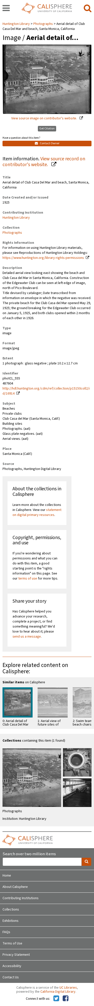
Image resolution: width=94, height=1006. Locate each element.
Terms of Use (12, 943)
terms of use (27, 578)
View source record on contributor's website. (44, 161)
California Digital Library (57, 991)
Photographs (43, 23)
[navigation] (6, 9)
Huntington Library (17, 23)
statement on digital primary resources (37, 512)
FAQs (6, 932)
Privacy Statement (16, 954)
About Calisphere (15, 886)
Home (7, 875)
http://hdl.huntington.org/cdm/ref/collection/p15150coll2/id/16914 (46, 391)
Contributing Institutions (21, 898)
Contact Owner (49, 143)
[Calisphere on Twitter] (56, 998)
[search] (87, 9)
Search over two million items (29, 854)
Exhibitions (11, 920)
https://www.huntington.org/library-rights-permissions (43, 257)
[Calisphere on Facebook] (65, 998)
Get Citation (47, 128)
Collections (11, 909)
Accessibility (12, 966)
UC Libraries (68, 987)
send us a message (27, 636)
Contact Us (11, 977)
